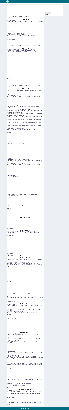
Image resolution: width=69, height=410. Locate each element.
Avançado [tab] (50, 7)
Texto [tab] (45, 7)
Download (8, 404)
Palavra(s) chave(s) (46, 8)
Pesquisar (46, 14)
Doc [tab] (47, 7)
